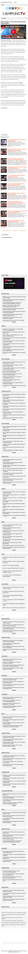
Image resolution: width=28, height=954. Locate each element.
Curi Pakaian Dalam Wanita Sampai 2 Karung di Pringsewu (16, 176)
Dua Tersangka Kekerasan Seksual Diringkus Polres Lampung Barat (13, 874)
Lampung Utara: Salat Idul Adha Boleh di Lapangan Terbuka (12, 571)
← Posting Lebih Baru (6, 230)
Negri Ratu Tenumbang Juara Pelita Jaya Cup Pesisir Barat (13, 591)
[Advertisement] (14, 122)
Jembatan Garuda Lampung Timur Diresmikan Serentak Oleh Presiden (14, 756)
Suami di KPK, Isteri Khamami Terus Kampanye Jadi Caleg (14, 912)
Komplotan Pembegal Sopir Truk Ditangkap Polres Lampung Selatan (13, 329)
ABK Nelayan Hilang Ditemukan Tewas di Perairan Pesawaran (12, 318)
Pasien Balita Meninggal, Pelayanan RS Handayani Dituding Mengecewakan (12, 303)
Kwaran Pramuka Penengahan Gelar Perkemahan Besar (11, 380)
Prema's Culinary (6, 945)
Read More (9, 146)
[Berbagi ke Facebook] (6, 135)
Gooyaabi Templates (21, 945)
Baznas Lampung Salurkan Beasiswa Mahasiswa (14, 568)
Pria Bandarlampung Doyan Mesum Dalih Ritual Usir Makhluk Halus (17, 212)
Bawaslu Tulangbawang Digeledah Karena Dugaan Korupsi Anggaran (15, 159)
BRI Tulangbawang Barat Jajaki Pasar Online (13, 545)
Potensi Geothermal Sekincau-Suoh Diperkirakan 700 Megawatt (11, 371)
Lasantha (24, 944)
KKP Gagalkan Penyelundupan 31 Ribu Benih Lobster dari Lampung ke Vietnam (13, 666)
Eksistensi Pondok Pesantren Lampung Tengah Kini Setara (13, 561)
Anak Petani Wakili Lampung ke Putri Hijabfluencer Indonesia (11, 704)
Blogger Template (16, 944)
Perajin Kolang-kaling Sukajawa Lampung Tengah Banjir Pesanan (13, 463)
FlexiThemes (9, 944)
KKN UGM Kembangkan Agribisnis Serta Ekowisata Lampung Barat (12, 877)
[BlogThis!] (3, 135)
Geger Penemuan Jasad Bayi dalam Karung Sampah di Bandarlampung (13, 309)
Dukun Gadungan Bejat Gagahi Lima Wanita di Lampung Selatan (15, 184)
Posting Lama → (23, 230)
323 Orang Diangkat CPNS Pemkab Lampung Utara (12, 920)
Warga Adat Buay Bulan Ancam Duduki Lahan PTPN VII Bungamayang (13, 797)
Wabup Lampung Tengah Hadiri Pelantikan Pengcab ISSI (13, 596)
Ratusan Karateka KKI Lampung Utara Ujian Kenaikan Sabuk (13, 587)
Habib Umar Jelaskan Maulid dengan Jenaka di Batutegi (14, 557)
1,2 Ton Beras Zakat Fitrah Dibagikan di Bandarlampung (12, 575)
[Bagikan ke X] (5, 135)
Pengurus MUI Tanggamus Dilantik (11, 565)
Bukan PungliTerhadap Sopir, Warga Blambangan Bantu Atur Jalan (11, 306)
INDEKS (14, 322)
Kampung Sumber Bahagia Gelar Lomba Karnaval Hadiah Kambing (12, 374)
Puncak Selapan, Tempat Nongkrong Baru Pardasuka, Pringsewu (13, 474)
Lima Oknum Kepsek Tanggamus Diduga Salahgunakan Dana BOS (12, 707)
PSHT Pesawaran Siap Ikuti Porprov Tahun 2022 (14, 607)
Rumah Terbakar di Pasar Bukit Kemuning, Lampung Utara (14, 922)
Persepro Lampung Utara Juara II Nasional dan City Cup (14, 600)
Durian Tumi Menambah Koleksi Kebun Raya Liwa (14, 468)
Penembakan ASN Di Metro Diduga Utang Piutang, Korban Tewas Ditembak (12, 726)
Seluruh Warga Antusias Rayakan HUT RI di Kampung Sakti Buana (13, 365)
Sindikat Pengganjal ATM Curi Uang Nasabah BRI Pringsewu (15, 221)
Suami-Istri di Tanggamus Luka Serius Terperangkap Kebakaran (12, 701)
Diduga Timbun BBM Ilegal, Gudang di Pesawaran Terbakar (12, 663)
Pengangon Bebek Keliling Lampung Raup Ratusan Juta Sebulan (13, 479)
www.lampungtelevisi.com (6, 2)
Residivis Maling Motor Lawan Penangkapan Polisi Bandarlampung (16, 202)
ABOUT (16, 2)
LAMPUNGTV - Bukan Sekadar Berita (18, 943)
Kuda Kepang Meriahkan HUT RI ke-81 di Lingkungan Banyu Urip (12, 377)
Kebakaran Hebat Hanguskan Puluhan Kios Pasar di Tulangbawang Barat (13, 803)
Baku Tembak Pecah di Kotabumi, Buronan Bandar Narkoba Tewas (13, 335)
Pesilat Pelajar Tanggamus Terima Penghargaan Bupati (14, 604)
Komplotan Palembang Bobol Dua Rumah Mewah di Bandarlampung (17, 150)
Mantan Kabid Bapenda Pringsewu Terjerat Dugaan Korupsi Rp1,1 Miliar (13, 679)
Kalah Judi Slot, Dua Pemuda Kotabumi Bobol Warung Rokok (13, 22)
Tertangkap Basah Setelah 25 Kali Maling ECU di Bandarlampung (17, 167)
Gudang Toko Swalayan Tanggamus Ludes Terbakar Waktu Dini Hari (13, 315)
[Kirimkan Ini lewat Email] (2, 135)
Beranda (15, 230)
